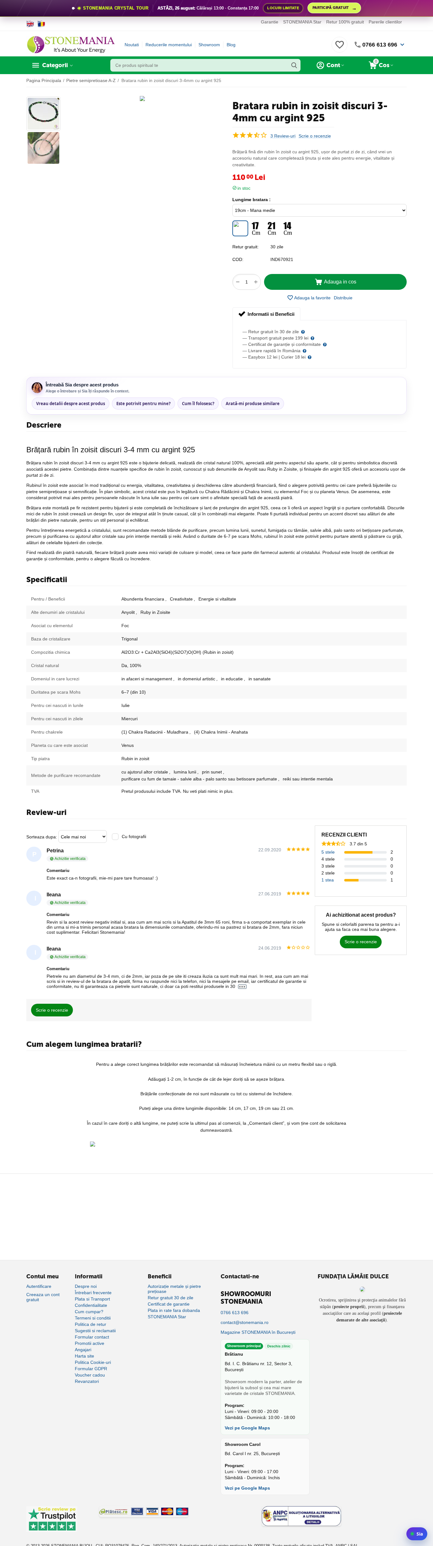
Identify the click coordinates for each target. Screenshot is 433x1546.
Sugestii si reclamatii (95, 1330)
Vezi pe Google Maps (247, 1427)
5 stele (328, 852)
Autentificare (38, 1286)
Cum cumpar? (89, 1311)
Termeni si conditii (93, 1317)
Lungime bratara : (251, 199)
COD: (237, 259)
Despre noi (86, 1286)
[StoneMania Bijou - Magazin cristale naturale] (70, 44)
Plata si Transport (92, 1298)
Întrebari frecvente (93, 1292)
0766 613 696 (379, 44)
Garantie (269, 21)
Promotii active (89, 1343)
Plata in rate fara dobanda (174, 1310)
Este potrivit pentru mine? (143, 403)
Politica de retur (90, 1324)
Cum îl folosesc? (198, 403)
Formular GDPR (91, 1368)
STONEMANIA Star (302, 21)
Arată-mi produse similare (253, 403)
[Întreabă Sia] (416, 1533)
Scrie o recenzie (315, 136)
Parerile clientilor (385, 21)
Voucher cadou (90, 1374)
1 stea (327, 879)
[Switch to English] (30, 24)
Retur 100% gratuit (345, 21)
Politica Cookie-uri (93, 1362)
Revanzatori (87, 1381)
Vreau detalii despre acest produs (70, 403)
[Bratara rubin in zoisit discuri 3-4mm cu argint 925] (142, 98)
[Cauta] (294, 65)
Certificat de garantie (169, 1304)
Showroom (209, 44)
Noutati (132, 44)
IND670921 (281, 259)
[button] (343, 298)
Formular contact (92, 1336)
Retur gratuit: (245, 246)
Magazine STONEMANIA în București (258, 1332)
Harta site (84, 1355)
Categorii (55, 65)
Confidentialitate (91, 1305)
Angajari (83, 1349)
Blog (231, 44)
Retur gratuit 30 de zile (170, 1297)
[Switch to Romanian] (41, 24)
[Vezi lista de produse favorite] (339, 48)
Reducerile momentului (168, 44)
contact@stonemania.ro (244, 1322)
